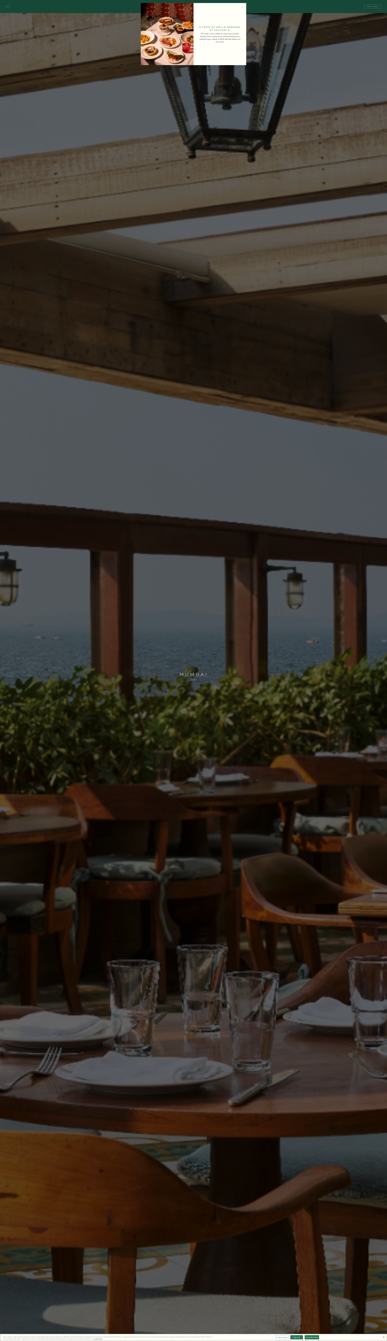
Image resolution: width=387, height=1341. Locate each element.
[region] (193, 1337)
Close (242, 7)
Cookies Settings (282, 1337)
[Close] (384, 1337)
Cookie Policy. (98, 1339)
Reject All (297, 1337)
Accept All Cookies (312, 1337)
